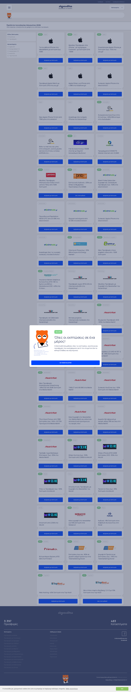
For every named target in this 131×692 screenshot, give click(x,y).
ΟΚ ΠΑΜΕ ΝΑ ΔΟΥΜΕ (65, 363)
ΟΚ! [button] (122, 689)
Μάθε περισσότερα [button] (72, 689)
